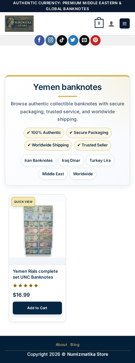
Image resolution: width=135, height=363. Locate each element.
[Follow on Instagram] (51, 40)
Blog (74, 344)
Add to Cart (37, 308)
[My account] (111, 23)
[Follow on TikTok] (62, 40)
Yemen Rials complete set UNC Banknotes (35, 274)
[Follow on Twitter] (73, 40)
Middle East (53, 173)
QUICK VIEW (23, 201)
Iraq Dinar (71, 160)
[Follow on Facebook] (39, 40)
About (62, 344)
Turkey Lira (100, 160)
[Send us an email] (84, 40)
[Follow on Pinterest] (95, 40)
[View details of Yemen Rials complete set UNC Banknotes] (37, 230)
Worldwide (83, 173)
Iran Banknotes (39, 160)
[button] (124, 23)
